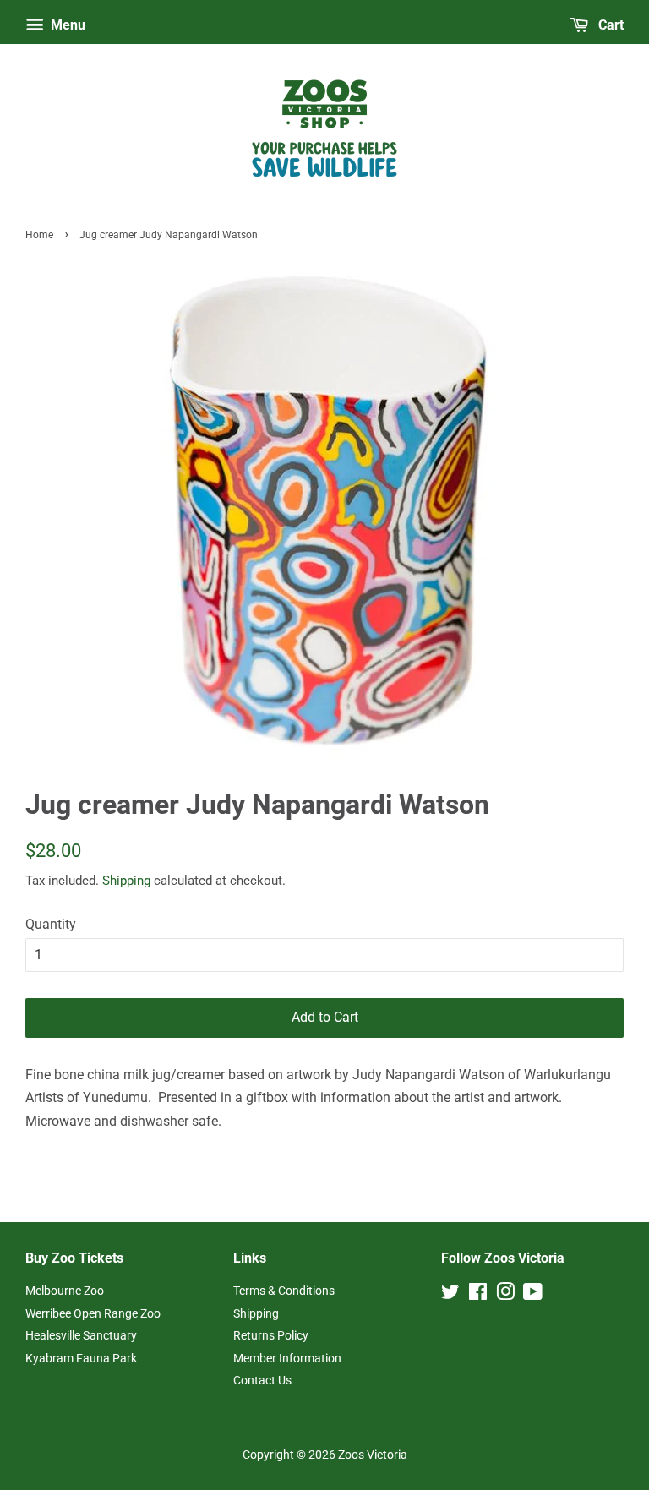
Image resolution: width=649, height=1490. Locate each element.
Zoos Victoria (372, 1454)
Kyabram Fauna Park (81, 1358)
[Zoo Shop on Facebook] (478, 1295)
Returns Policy (270, 1335)
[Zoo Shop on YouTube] (533, 1295)
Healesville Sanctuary (81, 1335)
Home (39, 235)
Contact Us (262, 1380)
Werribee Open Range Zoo (93, 1313)
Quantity (50, 924)
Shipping (126, 880)
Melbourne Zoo (64, 1290)
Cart (609, 25)
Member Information (287, 1358)
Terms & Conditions (284, 1290)
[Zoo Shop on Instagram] (505, 1295)
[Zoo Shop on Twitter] (450, 1295)
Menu (66, 25)
